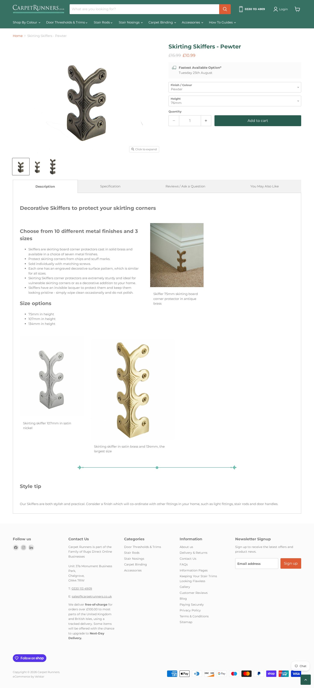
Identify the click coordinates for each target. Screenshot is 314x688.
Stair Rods (102, 22)
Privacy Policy (190, 610)
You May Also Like (264, 186)
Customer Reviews (194, 593)
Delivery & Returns (193, 553)
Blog (183, 598)
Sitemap (186, 622)
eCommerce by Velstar (28, 676)
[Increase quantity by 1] (206, 120)
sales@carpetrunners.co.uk (92, 596)
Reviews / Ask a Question (185, 186)
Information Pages (194, 570)
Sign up (291, 563)
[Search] (225, 9)
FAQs (184, 564)
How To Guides (221, 22)
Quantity (175, 111)
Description (45, 186)
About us (186, 547)
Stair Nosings (129, 22)
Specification (110, 186)
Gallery (185, 587)
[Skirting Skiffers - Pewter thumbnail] (20, 166)
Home (18, 36)
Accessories (191, 22)
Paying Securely (192, 604)
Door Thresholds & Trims (66, 22)
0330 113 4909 (82, 588)
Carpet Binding (161, 22)
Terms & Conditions (194, 616)
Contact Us (188, 559)
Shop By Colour (25, 22)
